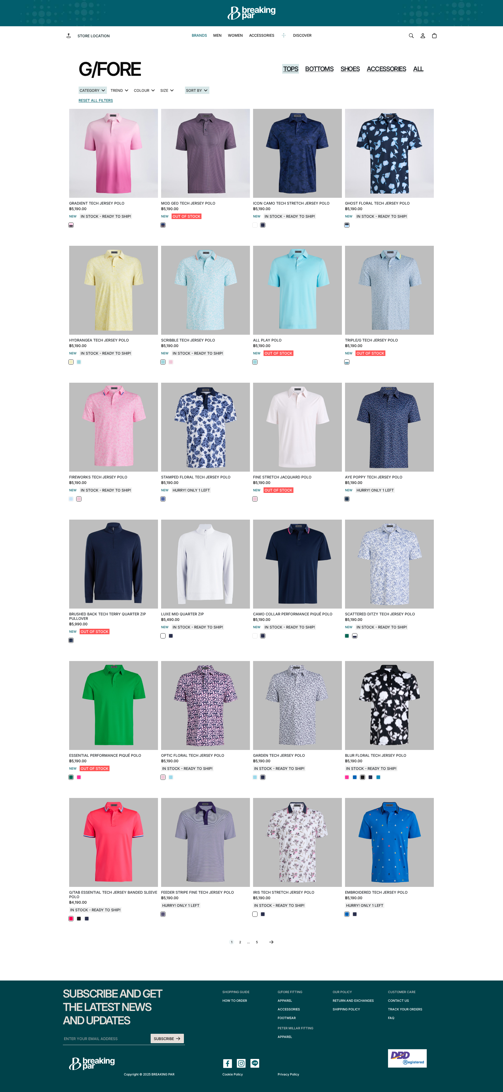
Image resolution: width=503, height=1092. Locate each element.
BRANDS (199, 35)
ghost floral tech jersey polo (377, 203)
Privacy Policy (288, 1074)
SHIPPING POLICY (346, 1009)
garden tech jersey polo (279, 755)
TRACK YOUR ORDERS (405, 1009)
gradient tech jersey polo (96, 203)
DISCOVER (302, 35)
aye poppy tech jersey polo (373, 477)
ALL (418, 69)
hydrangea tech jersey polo (99, 340)
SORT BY (194, 90)
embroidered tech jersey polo (376, 892)
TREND (117, 90)
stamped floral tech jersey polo (196, 477)
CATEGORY (90, 90)
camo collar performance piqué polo (292, 614)
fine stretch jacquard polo (282, 477)
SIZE (164, 90)
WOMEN (235, 35)
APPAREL (285, 1001)
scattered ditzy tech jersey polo (380, 614)
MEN (217, 35)
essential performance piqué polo (105, 755)
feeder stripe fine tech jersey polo (197, 892)
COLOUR (141, 90)
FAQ (391, 1018)
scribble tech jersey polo (188, 340)
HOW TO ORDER (234, 1001)
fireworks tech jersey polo (98, 477)
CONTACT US (398, 1001)
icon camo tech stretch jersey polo (291, 203)
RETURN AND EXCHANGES (353, 1001)
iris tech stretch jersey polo (283, 892)
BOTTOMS (319, 69)
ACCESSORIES (261, 35)
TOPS (290, 69)
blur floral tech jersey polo (375, 755)
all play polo (267, 340)
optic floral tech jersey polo (192, 755)
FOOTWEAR (287, 1018)
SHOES (350, 69)
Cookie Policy (232, 1074)
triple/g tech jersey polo (371, 340)
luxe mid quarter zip (182, 614)
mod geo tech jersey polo (188, 203)
